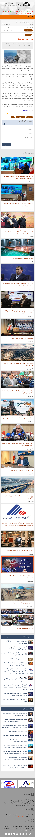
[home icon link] (28, 16)
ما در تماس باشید (22, 817)
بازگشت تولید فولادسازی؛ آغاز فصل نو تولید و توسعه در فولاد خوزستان (18, 680)
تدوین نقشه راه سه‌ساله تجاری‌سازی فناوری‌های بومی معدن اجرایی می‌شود (18, 364)
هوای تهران (29, 117)
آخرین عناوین (9, 637)
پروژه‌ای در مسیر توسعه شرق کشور (24, 628)
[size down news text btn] (4, 28)
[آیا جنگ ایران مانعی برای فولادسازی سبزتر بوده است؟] (17, 539)
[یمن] (19, 13)
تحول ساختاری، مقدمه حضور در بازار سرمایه (22, 471)
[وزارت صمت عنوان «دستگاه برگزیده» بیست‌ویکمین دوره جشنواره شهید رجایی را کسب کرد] (17, 220)
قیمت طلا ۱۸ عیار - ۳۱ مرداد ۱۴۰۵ (19, 659)
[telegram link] (25, 121)
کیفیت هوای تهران (20, 117)
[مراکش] (17, 11)
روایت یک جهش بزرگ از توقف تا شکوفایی (22, 603)
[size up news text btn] (12, 28)
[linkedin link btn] (6, 834)
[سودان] (6, 11)
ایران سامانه (24, 831)
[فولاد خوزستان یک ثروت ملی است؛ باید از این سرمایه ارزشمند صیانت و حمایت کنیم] (17, 379)
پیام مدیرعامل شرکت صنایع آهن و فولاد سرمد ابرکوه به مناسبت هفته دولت (19, 577)
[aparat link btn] (26, 833)
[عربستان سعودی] (25, 13)
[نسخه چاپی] (4, 30)
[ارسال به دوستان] (8, 30)
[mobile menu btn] (32, 16)
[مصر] (25, 11)
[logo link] (17, 6)
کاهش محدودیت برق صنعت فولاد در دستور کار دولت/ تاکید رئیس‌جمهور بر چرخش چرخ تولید (15, 720)
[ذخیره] (11, 30)
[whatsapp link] (22, 121)
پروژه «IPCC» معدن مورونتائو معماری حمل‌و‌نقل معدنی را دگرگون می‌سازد (18, 497)
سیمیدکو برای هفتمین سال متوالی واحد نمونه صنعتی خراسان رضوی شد (15, 740)
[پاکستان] (23, 11)
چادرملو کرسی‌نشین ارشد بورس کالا (18, 731)
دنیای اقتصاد (26, 110)
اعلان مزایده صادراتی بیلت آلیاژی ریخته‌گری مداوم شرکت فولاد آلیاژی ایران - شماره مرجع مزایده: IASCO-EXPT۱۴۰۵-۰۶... (17, 524)
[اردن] (32, 13)
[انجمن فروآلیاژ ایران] (9, 784)
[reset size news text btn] (8, 28)
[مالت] (8, 11)
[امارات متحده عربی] (17, 13)
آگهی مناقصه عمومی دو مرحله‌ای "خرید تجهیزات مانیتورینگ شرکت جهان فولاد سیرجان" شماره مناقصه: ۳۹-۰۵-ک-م (18, 687)
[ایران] (21, 11)
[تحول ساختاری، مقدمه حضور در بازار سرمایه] (17, 459)
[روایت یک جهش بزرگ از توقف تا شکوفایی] (17, 592)
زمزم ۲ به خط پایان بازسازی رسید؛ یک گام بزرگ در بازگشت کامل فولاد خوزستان (14, 654)
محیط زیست (28, 30)
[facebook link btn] (11, 834)
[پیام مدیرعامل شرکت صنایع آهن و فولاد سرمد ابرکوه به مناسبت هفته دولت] (17, 564)
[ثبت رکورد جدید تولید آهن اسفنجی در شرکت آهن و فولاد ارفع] (17, 407)
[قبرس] (30, 11)
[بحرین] (32, 11)
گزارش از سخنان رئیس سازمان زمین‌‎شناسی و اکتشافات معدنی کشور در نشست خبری (17, 444)
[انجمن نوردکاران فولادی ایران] (26, 784)
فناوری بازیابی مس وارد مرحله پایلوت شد (22, 258)
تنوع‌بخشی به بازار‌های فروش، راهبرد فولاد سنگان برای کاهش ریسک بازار (14, 714)
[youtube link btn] (9, 834)
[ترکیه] (21, 13)
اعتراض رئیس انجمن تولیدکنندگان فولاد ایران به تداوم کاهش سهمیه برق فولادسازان (15, 767)
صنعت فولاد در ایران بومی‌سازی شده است (22, 338)
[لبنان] (19, 11)
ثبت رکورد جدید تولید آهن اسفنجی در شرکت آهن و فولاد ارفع (17, 418)
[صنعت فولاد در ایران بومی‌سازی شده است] (17, 327)
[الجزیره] (28, 11)
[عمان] (3, 11)
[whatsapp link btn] (20, 834)
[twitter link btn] (14, 834)
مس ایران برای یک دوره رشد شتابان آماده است (15, 649)
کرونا (13, 117)
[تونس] (28, 13)
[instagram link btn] (17, 834)
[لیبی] (10, 11)
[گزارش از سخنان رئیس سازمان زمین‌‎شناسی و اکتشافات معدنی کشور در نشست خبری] (17, 432)
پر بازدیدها (26, 637)
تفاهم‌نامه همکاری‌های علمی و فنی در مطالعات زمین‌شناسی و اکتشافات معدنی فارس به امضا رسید (18, 312)
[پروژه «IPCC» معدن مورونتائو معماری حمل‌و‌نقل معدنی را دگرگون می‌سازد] (17, 484)
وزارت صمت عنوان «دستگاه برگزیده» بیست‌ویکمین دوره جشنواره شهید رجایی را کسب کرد (19, 232)
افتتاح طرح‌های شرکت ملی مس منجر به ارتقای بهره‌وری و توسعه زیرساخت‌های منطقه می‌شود (18, 177)
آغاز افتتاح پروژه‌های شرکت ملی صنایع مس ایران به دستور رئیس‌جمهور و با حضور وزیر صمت (18, 205)
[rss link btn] (23, 834)
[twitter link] (19, 121)
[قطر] (30, 13)
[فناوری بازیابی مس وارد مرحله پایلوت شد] (17, 247)
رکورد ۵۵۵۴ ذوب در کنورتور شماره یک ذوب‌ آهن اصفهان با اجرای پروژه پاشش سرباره (14, 664)
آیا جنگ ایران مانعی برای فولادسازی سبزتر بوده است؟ (19, 550)
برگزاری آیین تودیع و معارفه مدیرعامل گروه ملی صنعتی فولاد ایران (15, 642)
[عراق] (12, 11)
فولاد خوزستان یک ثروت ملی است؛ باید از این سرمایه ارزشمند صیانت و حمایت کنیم (17, 392)
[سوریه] (23, 13)
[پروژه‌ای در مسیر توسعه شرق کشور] (17, 617)
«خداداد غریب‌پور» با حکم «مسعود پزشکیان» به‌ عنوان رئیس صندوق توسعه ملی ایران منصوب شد (18, 284)
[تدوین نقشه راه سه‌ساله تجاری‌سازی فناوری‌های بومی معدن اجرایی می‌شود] (17, 352)
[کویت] (14, 11)
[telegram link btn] (30, 834)
